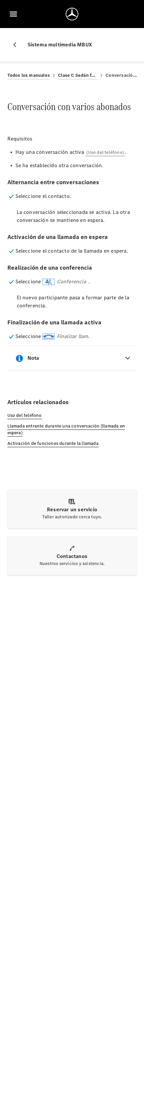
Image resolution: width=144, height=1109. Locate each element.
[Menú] (13, 14)
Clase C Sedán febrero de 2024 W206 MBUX (77, 75)
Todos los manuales (28, 75)
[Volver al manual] (17, 45)
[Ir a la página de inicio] (72, 14)
